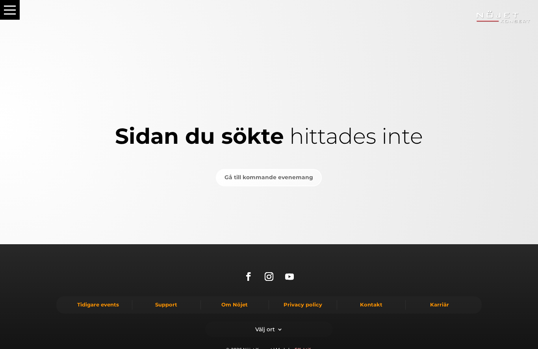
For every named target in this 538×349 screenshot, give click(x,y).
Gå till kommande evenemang (268, 177)
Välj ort (265, 329)
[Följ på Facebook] (248, 276)
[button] (10, 10)
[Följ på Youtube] (289, 276)
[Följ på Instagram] (269, 276)
